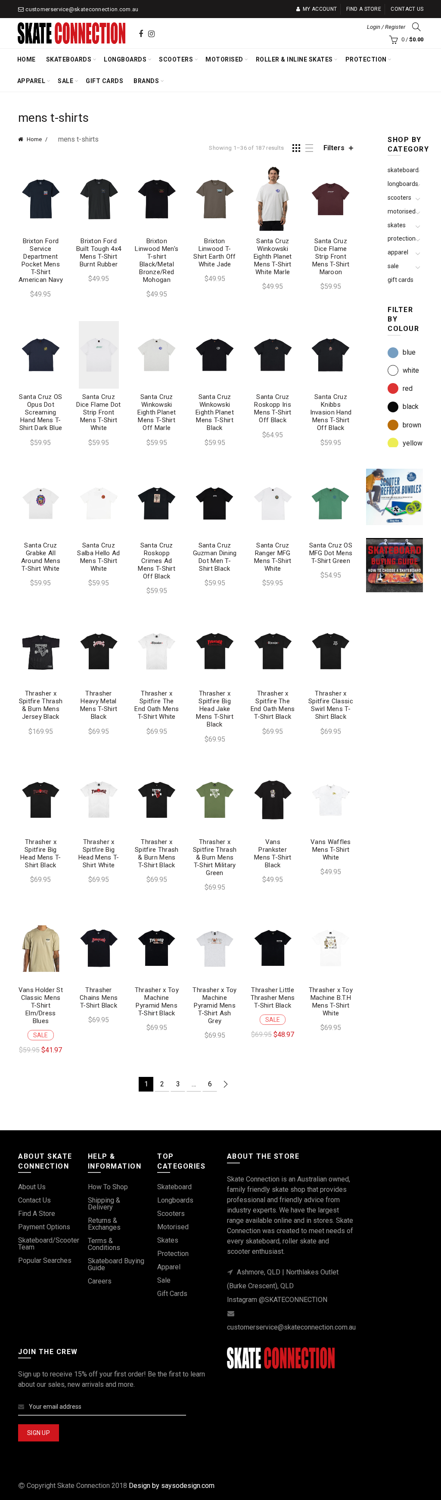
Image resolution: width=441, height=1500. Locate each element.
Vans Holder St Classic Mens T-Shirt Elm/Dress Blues (41, 1005)
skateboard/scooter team (48, 1243)
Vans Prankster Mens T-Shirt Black (273, 853)
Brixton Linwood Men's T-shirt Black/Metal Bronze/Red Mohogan (156, 260)
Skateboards (69, 59)
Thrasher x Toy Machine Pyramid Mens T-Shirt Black (157, 1001)
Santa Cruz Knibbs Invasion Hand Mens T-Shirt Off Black (331, 412)
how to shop (108, 1187)
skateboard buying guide (116, 1264)
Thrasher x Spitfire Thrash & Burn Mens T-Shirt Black (157, 853)
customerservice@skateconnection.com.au (81, 9)
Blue (409, 352)
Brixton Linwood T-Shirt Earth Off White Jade (214, 252)
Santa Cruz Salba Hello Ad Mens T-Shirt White (98, 556)
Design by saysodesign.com (171, 1485)
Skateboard (403, 170)
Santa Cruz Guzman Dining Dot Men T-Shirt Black (215, 556)
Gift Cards (104, 80)
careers (100, 1281)
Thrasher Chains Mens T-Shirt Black (99, 997)
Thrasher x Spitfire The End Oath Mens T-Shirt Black (273, 705)
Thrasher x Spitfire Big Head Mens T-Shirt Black (40, 853)
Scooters (176, 59)
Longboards (125, 59)
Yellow (412, 443)
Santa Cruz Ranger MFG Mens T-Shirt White (273, 556)
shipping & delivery (104, 1203)
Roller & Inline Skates (294, 59)
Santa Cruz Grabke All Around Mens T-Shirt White (40, 556)
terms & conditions (104, 1244)
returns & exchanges (104, 1223)
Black (411, 406)
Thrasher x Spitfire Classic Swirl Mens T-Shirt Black (330, 705)
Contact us (407, 9)
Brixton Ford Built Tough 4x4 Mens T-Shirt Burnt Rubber (98, 252)
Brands (146, 80)
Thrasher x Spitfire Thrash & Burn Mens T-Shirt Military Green (215, 857)
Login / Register (386, 27)
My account (320, 9)
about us (32, 1187)
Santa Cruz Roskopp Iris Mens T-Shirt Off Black (273, 408)
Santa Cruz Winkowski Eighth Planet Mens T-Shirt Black (215, 412)
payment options (44, 1227)
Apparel (31, 80)
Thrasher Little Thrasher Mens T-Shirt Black (273, 997)
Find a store (363, 9)
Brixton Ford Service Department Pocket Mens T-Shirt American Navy (41, 260)
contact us (34, 1200)
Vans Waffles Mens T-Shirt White (331, 849)
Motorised (224, 59)
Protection (366, 59)
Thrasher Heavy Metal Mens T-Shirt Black (99, 705)
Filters (334, 148)
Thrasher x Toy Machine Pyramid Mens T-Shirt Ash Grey (214, 1005)
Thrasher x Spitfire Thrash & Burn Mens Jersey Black (41, 705)
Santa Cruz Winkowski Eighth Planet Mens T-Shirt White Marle (273, 256)
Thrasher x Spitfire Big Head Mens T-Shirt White (98, 853)
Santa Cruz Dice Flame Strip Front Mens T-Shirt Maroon (331, 256)
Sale (65, 80)
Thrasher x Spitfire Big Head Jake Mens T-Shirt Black (214, 709)
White (411, 370)
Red (408, 388)
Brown (412, 425)
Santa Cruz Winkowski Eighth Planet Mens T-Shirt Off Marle (156, 412)
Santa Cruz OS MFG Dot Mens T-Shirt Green (331, 553)
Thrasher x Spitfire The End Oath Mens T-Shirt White (156, 705)
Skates (397, 225)
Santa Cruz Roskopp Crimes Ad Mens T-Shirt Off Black (156, 560)
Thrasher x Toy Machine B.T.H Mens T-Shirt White (331, 1001)
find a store (36, 1213)
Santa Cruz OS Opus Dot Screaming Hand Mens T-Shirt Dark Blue (40, 412)
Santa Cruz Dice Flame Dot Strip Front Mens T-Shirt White (98, 412)
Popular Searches (44, 1260)
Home (26, 59)
